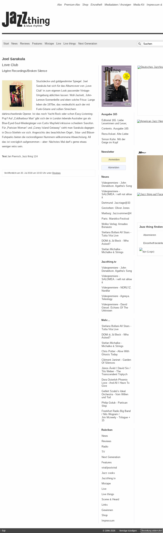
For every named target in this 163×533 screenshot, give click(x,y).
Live (58, 43)
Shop (85, 4)
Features (37, 43)
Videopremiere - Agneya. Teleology (116, 298)
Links (105, 504)
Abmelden (113, 167)
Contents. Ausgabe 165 (115, 128)
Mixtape (49, 43)
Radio (105, 446)
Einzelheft (96, 4)
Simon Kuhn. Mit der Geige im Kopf (113, 141)
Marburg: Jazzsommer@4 (116, 213)
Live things (69, 43)
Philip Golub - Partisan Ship (114, 404)
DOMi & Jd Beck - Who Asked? (115, 242)
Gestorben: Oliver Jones (116, 208)
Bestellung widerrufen (152, 530)
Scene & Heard (110, 499)
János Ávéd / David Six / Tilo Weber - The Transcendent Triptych (116, 371)
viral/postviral (109, 467)
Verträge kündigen (128, 530)
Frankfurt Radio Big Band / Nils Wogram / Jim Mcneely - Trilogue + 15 (116, 416)
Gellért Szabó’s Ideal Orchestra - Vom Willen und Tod (115, 394)
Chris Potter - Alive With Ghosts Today (115, 353)
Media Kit (138, 4)
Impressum (108, 520)
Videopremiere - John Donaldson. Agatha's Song (117, 184)
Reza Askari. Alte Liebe (115, 134)
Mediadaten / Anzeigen (118, 4)
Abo (59, 4)
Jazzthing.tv (109, 478)
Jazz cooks (108, 473)
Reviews (25, 43)
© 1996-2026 (109, 530)
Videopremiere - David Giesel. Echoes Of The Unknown (115, 307)
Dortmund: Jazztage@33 (116, 202)
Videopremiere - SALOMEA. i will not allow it (117, 194)
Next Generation (87, 43)
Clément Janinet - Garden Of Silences (116, 361)
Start (6, 43)
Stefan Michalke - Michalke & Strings (112, 251)
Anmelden (114, 159)
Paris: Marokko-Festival (115, 218)
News (14, 43)
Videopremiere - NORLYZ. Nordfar (116, 289)
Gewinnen (107, 510)
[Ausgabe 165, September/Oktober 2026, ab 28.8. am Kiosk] (116, 86)
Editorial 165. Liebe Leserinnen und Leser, (114, 122)
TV (103, 451)
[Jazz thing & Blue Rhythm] (27, 26)
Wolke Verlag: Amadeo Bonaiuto (115, 226)
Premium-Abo (72, 4)
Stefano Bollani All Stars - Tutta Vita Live (116, 234)
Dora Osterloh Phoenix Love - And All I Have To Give (115, 382)
